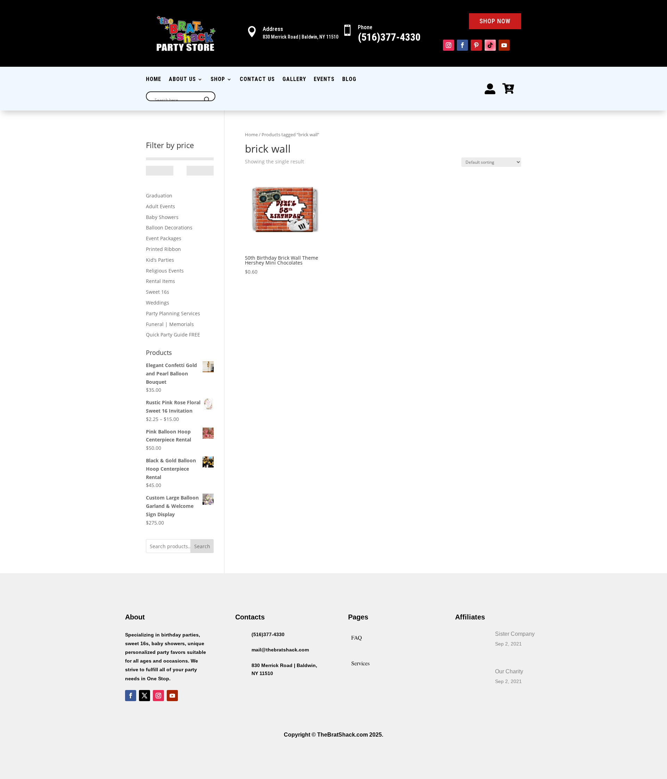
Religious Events (165, 270)
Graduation (159, 195)
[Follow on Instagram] (448, 45)
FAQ (356, 637)
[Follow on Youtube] (504, 45)
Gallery (294, 79)
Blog (349, 79)
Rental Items (160, 281)
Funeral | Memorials (170, 324)
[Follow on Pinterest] (476, 45)
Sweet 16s (157, 292)
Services (360, 663)
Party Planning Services (173, 313)
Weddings (157, 302)
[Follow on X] (144, 695)
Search (202, 546)
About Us (182, 79)
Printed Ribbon (163, 249)
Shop (218, 79)
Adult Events (160, 206)
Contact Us (257, 79)
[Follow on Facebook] (462, 45)
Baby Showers (162, 217)
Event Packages (163, 238)
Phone (365, 27)
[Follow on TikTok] (490, 45)
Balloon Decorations (169, 227)
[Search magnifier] (207, 100)
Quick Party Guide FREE (173, 334)
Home (153, 79)
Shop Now (495, 21)
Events (324, 79)
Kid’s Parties (160, 260)
